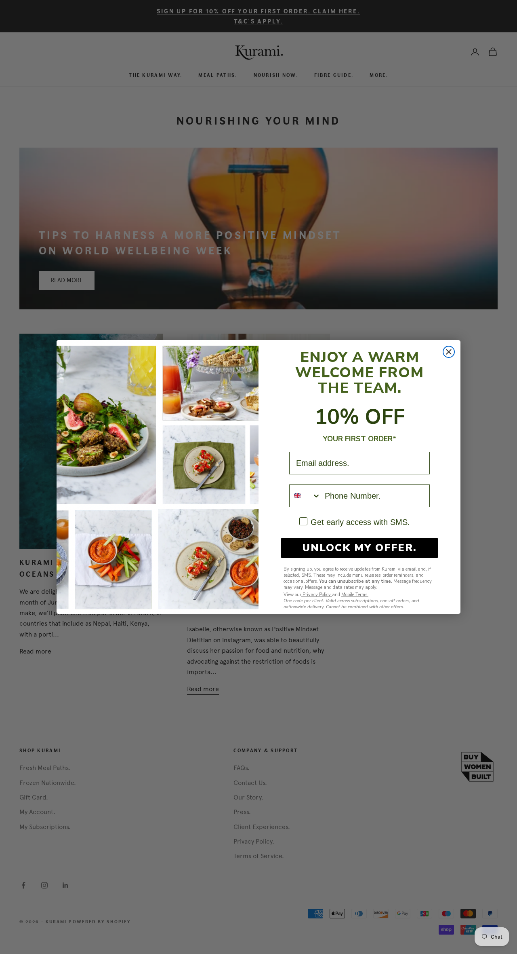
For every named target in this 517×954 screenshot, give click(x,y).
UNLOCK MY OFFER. (360, 548)
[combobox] (305, 496)
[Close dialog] (448, 351)
